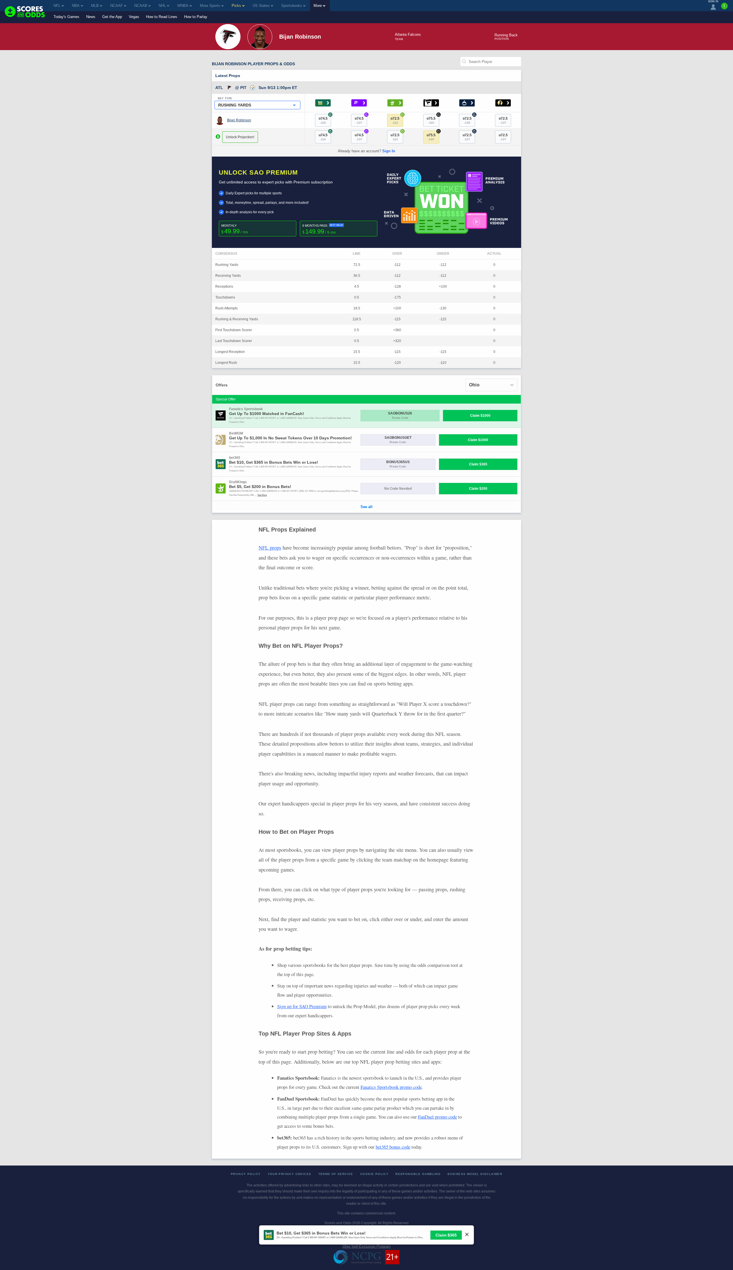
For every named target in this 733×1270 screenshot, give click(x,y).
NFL (57, 5)
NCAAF (116, 5)
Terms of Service (335, 1174)
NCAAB (140, 5)
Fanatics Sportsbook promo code (391, 1087)
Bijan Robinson (239, 120)
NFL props (270, 547)
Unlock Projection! (240, 137)
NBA (76, 5)
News (90, 17)
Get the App (112, 17)
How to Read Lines (161, 17)
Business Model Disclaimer (475, 1174)
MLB (95, 5)
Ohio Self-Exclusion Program (366, 1246)
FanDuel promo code (437, 1116)
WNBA (182, 5)
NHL (162, 5)
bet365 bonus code (393, 1146)
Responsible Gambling (418, 1174)
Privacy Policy (246, 1174)
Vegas (134, 17)
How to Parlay (195, 17)
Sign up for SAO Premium (302, 1006)
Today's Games (66, 17)
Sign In (388, 151)
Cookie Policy (374, 1174)
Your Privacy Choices (290, 1174)
